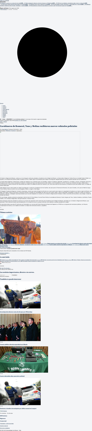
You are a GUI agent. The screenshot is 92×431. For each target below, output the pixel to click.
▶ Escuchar (3, 130)
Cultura (4, 108)
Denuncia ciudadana (5, 428)
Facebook (13, 130)
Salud (4, 117)
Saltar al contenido (4, 0)
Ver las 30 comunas (5, 268)
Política (4, 115)
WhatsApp (8, 130)
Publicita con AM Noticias (20, 120)
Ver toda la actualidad (6, 247)
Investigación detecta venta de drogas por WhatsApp (16, 312)
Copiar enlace (19, 130)
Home (4, 105)
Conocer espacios (5, 253)
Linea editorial (6, 109)
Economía (5, 112)
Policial (4, 114)
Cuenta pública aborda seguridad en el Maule (13, 344)
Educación (5, 113)
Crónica (4, 106)
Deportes (5, 110)
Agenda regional (4, 425)
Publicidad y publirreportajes (7, 423)
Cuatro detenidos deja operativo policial (12, 376)
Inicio (1, 121)
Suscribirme (14, 275)
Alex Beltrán (5, 129)
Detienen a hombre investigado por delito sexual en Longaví (18, 408)
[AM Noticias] (3, 9)
